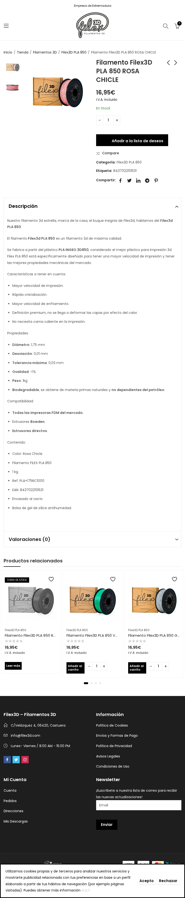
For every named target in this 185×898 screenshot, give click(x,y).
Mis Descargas (16, 821)
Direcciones (13, 811)
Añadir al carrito (75, 667)
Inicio (8, 52)
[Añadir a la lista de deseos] (52, 579)
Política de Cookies (112, 725)
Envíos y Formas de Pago (117, 735)
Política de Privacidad (114, 745)
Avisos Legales (108, 756)
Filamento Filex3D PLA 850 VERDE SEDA (99, 635)
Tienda (22, 52)
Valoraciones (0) (29, 539)
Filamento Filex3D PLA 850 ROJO (33, 635)
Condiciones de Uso (112, 766)
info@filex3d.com (25, 735)
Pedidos (10, 800)
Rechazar (168, 880)
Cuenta (10, 790)
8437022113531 (125, 170)
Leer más (13, 666)
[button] (86, 683)
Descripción (23, 206)
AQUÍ (85, 890)
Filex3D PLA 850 (73, 52)
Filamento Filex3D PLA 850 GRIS (155, 635)
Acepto (146, 880)
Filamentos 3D (45, 52)
